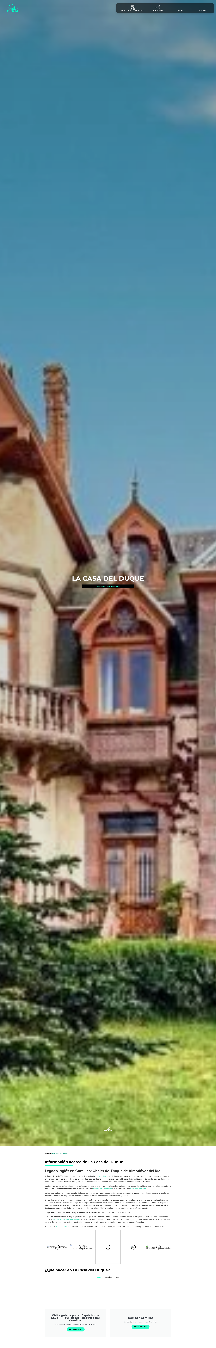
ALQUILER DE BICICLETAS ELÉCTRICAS (133, 10)
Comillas (48, 1153)
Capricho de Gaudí (138, 1189)
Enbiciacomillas (62, 1226)
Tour (118, 1277)
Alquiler (108, 1277)
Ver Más (108, 1132)
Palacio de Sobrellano (102, 1189)
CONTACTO (202, 10)
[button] (47, 1247)
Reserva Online (75, 1329)
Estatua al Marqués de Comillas (66, 1219)
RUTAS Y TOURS (158, 10)
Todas (98, 1277)
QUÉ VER (180, 10)
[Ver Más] (108, 1129)
